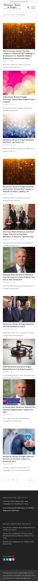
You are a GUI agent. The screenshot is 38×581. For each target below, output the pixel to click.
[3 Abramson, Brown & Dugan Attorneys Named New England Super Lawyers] (19, 83)
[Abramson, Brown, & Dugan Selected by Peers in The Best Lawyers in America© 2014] (19, 442)
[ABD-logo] (16, 7)
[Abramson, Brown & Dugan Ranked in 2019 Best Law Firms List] (19, 125)
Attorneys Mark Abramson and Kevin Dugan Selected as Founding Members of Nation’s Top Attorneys (18, 234)
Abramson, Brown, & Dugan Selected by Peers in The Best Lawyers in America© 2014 (18, 458)
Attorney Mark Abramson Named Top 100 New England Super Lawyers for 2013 (19, 409)
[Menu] (32, 7)
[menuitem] (27, 7)
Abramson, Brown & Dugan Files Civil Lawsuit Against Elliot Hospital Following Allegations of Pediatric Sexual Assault (18, 536)
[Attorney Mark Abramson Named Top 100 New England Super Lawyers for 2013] (19, 392)
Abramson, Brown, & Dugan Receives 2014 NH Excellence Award (18, 325)
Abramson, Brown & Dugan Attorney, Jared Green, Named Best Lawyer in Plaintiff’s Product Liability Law (18, 189)
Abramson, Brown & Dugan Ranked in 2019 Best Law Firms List (18, 141)
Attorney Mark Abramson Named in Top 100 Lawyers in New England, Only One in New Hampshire (19, 277)
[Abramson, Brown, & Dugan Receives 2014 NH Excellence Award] (19, 309)
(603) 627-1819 (14, 1)
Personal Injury (19, 508)
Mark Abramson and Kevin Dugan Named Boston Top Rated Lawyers (18, 367)
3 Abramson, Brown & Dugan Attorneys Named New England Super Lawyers (19, 99)
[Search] (27, 7)
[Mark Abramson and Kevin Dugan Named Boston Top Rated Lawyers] (19, 352)
